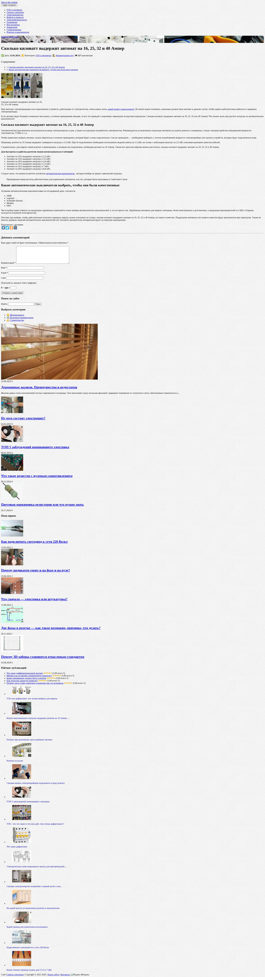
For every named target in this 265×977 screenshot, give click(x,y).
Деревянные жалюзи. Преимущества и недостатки (39, 387)
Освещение (12, 22)
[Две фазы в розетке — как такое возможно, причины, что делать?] (12, 622)
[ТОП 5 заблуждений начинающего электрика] (12, 441)
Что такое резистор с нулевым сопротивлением (36, 476)
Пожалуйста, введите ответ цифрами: (19, 283)
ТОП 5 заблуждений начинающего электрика (35, 447)
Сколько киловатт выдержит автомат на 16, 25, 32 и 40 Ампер (37, 67)
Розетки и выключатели (18, 32)
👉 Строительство (15, 320)
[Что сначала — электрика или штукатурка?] (12, 593)
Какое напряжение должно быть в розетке (26, 678)
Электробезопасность (17, 20)
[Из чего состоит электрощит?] (12, 412)
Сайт (3, 278)
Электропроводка (15, 15)
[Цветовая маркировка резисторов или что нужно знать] (12, 498)
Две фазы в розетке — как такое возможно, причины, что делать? (50, 628)
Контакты (65, 974)
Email (4, 273)
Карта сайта (53, 974)
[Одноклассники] (11, 227)
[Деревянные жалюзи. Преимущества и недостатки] (49, 379)
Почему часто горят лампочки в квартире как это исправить (35, 683)
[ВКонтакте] (3, 227)
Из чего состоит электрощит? (23, 418)
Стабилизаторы (14, 30)
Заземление (12, 27)
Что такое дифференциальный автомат (25, 673)
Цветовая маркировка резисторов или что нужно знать (42, 504)
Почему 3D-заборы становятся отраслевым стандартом (42, 657)
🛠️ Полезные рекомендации (20, 317)
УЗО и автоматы (14, 10)
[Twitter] (7, 227)
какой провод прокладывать (121, 109)
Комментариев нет (64, 55)
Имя (4, 268)
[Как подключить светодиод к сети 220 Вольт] (12, 536)
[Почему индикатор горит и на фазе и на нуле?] (12, 564)
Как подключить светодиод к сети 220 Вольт (34, 541)
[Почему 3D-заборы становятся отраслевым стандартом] (12, 651)
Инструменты (13, 25)
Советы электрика (15, 12)
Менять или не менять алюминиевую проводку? (29, 675)
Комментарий (8, 263)
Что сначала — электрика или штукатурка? (34, 599)
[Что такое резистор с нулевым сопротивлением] (12, 470)
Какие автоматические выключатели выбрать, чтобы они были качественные (43, 69)
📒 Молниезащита (15, 315)
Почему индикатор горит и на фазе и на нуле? (35, 570)
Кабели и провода (15, 17)
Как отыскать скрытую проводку (22, 680)
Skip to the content (9, 2)
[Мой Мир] (15, 227)
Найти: (4, 304)
